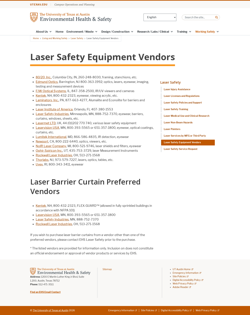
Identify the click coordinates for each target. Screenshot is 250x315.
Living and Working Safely (54, 38)
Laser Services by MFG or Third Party (185, 135)
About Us (42, 31)
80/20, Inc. (43, 77)
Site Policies (179, 276)
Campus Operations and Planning (74, 4)
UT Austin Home (181, 269)
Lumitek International (51, 137)
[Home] (71, 17)
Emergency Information (185, 273)
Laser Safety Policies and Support (183, 102)
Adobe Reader (180, 287)
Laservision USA (47, 128)
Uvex (39, 164)
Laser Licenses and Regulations (181, 96)
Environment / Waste (80, 31)
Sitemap (107, 269)
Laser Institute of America (54, 109)
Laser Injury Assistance (177, 89)
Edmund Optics (47, 82)
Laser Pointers (172, 129)
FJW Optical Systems (51, 91)
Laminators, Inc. (47, 100)
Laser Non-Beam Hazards (178, 122)
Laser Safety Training (176, 109)
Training (182, 31)
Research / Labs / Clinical (153, 31)
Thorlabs (42, 160)
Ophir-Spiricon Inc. (49, 151)
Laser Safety (77, 38)
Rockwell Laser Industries (54, 155)
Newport (42, 141)
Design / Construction (115, 31)
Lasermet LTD (46, 123)
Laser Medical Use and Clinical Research (186, 116)
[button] (50, 31)
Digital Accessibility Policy (187, 280)
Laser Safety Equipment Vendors (182, 142)
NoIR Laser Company (51, 146)
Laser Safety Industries (52, 114)
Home (59, 31)
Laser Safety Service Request (180, 149)
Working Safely (205, 31)
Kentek (41, 96)
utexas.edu (38, 4)
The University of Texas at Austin (50, 310)
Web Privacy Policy (183, 283)
